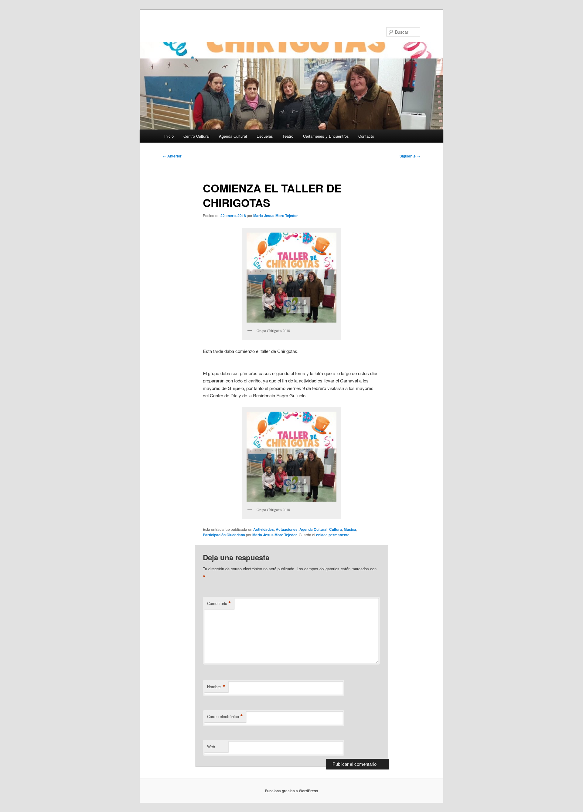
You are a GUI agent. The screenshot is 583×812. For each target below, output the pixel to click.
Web (211, 746)
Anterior (172, 156)
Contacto (366, 136)
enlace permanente (332, 534)
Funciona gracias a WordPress (291, 790)
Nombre (216, 687)
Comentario (219, 603)
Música (350, 529)
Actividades (263, 529)
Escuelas (265, 136)
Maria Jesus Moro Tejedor (275, 215)
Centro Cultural (196, 136)
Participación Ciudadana (224, 534)
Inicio (169, 136)
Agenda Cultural (233, 136)
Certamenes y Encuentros (326, 136)
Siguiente (410, 156)
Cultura (335, 529)
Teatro (287, 136)
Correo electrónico (225, 716)
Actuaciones (287, 529)
